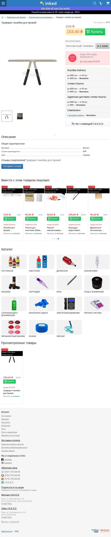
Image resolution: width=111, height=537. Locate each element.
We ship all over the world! (55, 8)
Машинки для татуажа (10, 435)
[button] (6, 116)
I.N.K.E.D (9, 482)
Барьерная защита (38, 313)
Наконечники (90, 271)
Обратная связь (9, 468)
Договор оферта (8, 451)
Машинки (5, 292)
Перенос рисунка (93, 313)
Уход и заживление (94, 292)
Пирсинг (61, 336)
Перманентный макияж (13, 336)
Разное (32, 336)
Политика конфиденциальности (14, 447)
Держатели (62, 271)
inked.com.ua (6, 531)
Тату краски (7, 271)
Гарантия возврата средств (12, 444)
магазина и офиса (76, 115)
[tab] (52, 238)
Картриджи (34, 292)
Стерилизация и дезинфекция (9, 314)
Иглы (59, 292)
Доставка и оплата (10, 440)
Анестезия (34, 271)
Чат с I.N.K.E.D (11, 522)
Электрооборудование (68, 313)
